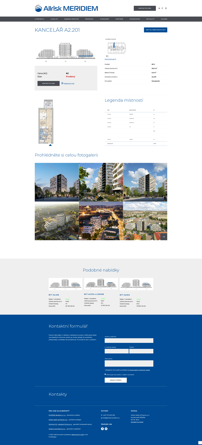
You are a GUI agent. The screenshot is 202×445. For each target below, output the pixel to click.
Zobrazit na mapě (137, 422)
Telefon (131, 347)
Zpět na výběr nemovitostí (155, 30)
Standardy (104, 19)
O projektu (39, 19)
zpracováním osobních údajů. (139, 370)
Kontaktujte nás (145, 8)
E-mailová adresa (110, 347)
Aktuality (150, 19)
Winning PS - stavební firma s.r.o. (60, 424)
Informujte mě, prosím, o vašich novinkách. (120, 374)
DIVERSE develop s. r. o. (57, 415)
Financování (135, 19)
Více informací (110, 59)
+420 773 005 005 (108, 415)
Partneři (119, 19)
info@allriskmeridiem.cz (111, 418)
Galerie (164, 19)
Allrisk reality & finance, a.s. (58, 420)
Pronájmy (89, 19)
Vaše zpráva (108, 358)
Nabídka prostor (71, 19)
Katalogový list (69, 83)
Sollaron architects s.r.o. (57, 429)
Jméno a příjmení (110, 336)
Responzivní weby (77, 434)
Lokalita (54, 19)
